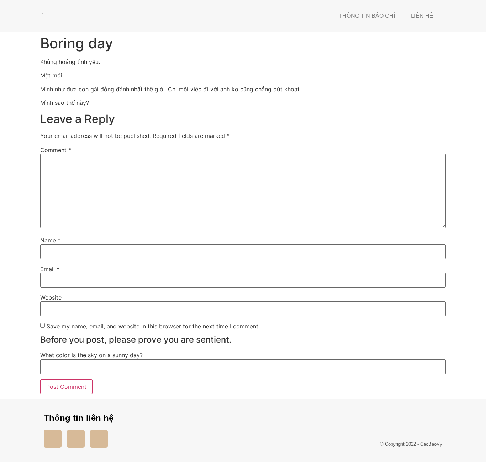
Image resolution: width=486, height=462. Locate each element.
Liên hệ (422, 16)
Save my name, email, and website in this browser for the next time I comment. (153, 326)
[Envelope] (99, 439)
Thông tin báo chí (367, 16)
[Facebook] (53, 439)
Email (49, 269)
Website (51, 297)
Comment (55, 150)
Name (50, 240)
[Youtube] (76, 439)
